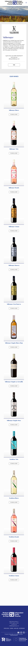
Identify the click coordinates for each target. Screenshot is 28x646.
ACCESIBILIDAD (22, 628)
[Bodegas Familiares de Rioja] (14, 3)
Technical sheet (14, 114)
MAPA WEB (16, 628)
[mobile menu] (26, 2)
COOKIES (11, 628)
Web (14, 65)
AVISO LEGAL (6, 628)
